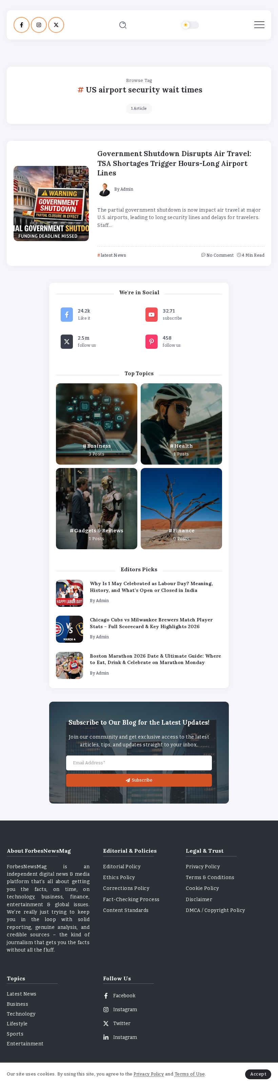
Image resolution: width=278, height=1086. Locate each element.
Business (99, 446)
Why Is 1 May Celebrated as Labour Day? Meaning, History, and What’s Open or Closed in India (151, 586)
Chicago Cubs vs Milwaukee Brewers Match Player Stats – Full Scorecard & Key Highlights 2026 (151, 623)
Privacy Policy (149, 1074)
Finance (184, 531)
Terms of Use (190, 1074)
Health (183, 446)
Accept (258, 1074)
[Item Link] (51, 203)
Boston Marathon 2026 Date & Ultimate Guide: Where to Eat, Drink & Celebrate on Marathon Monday (155, 659)
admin (127, 189)
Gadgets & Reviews (98, 531)
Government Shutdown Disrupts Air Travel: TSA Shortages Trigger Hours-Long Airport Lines (174, 163)
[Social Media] (21, 25)
